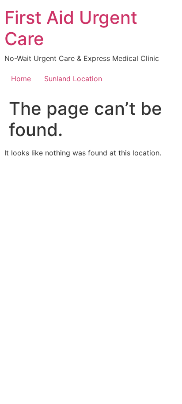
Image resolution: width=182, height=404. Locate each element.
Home (21, 78)
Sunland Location (73, 78)
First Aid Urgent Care (70, 28)
